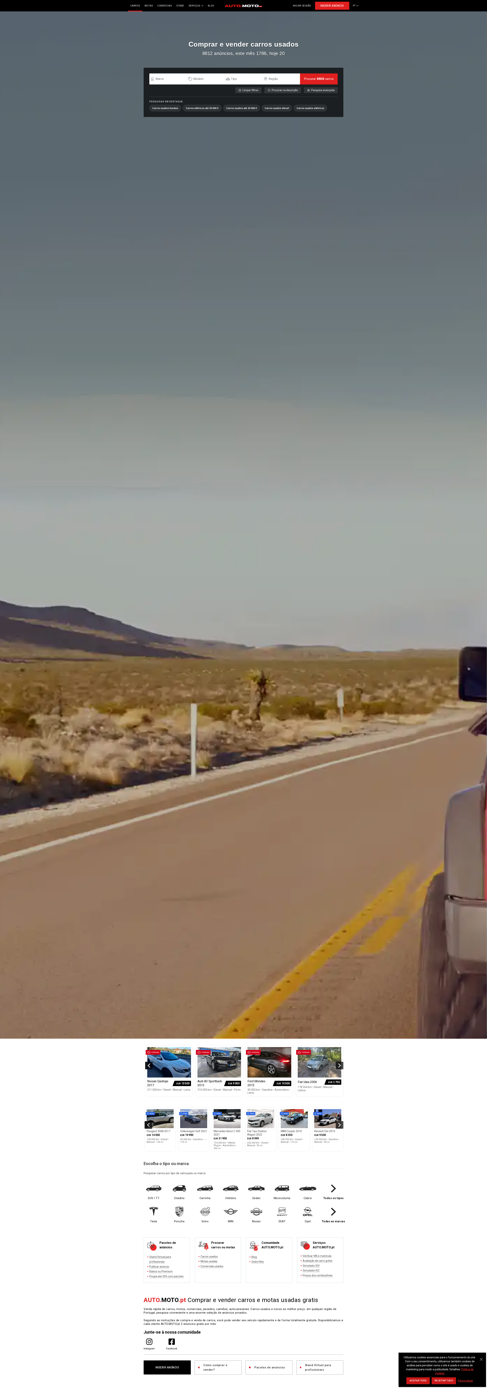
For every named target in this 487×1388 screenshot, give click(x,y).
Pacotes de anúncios (269, 1367)
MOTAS (149, 5)
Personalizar (465, 1380)
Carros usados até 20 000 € (241, 108)
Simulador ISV (311, 1265)
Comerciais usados (212, 1266)
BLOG (211, 5)
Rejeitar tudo (444, 1380)
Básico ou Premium (161, 1271)
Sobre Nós (257, 1261)
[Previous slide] (149, 1065)
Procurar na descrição (285, 90)
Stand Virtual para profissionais (318, 1367)
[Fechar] (481, 1357)
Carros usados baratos (165, 108)
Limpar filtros (250, 90)
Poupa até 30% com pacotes (166, 1276)
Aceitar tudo (418, 1380)
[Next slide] (339, 1065)
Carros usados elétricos (310, 108)
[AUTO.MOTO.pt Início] (243, 5)
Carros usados (209, 1256)
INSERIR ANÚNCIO (332, 5)
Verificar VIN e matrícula (317, 1255)
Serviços (194, 5)
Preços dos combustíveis (318, 1275)
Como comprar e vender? (215, 1367)
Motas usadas (209, 1261)
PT (354, 6)
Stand (180, 5)
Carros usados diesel (277, 108)
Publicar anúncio (159, 1266)
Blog (254, 1256)
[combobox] (169, 78)
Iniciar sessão (302, 5)
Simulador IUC (311, 1270)
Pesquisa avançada (323, 90)
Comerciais (164, 5)
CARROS (135, 5)
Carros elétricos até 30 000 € (202, 108)
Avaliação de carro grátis (317, 1260)
